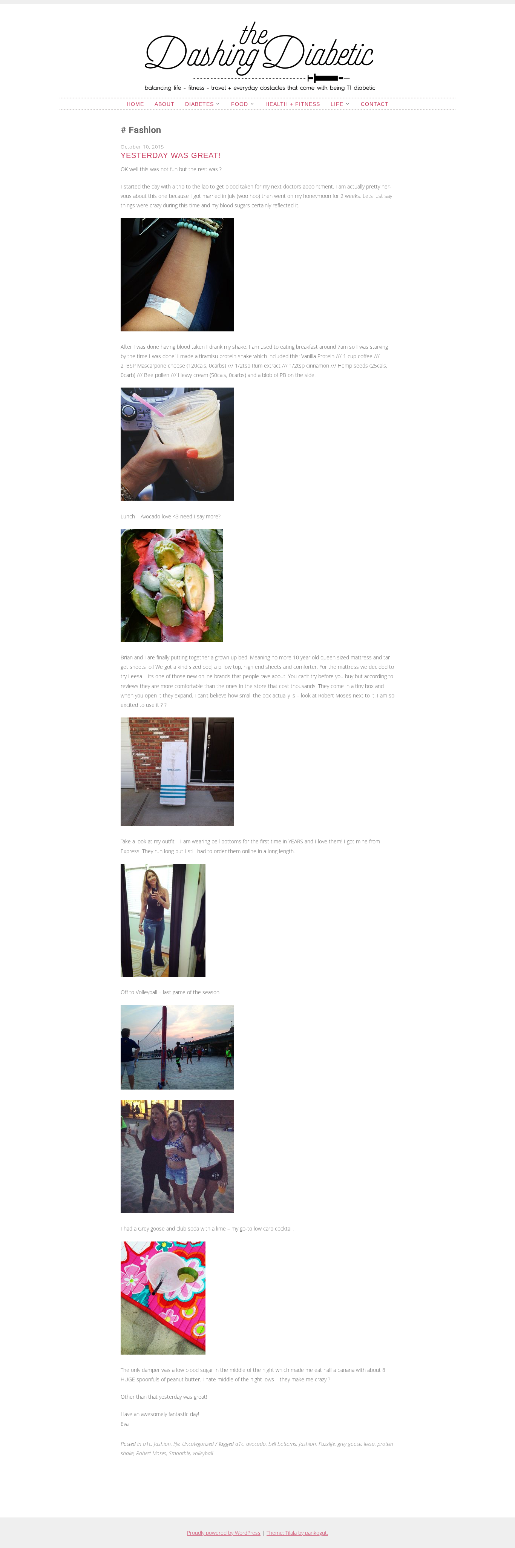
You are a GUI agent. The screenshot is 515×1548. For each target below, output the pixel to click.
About (165, 104)
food (239, 104)
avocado (256, 1443)
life (337, 104)
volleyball (203, 1453)
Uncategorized (198, 1443)
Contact (375, 104)
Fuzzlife (327, 1443)
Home (135, 104)
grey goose (349, 1443)
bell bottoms (282, 1443)
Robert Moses (151, 1453)
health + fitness (292, 104)
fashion (162, 1443)
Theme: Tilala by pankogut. (297, 1532)
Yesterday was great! (171, 155)
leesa (369, 1443)
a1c (147, 1443)
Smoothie (179, 1453)
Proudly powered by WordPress (224, 1532)
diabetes (199, 104)
